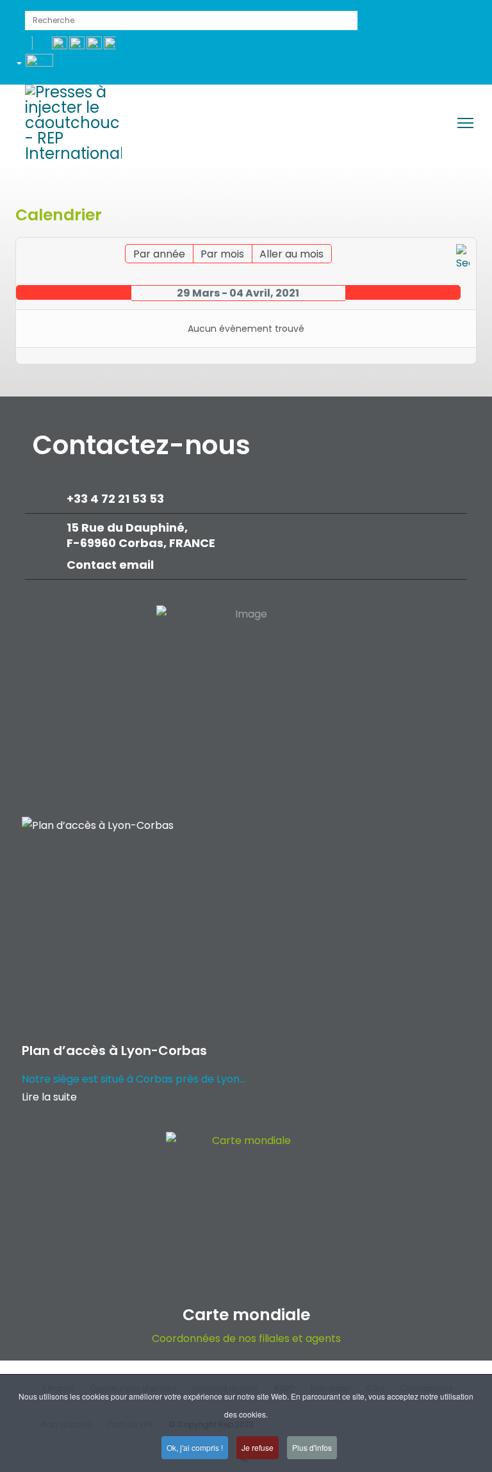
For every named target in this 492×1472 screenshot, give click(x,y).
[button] (39, 65)
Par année (159, 254)
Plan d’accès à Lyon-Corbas (114, 1050)
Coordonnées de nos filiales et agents (246, 1338)
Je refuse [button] (258, 1447)
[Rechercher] (463, 258)
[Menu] (465, 123)
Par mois (222, 254)
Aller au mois (291, 254)
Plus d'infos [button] (312, 1447)
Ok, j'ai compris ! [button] (195, 1447)
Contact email (111, 565)
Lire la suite (49, 1097)
